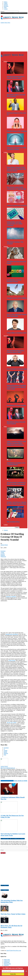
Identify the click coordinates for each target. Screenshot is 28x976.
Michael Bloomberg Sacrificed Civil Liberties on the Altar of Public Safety (16, 387)
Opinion (6, 4)
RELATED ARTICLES (7, 780)
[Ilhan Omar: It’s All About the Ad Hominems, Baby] (4, 922)
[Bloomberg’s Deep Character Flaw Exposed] (15, 91)
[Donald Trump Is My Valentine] (15, 128)
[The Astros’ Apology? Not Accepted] (15, 239)
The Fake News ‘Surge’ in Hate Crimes (13, 914)
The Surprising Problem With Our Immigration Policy (12, 901)
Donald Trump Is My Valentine (17, 131)
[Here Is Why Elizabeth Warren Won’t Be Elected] (15, 311)
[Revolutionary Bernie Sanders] (15, 402)
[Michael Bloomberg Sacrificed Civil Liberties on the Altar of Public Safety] (15, 382)
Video (5, 7)
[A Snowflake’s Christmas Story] (15, 329)
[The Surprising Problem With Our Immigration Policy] (4, 897)
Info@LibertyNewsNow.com (13, 950)
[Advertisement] (14, 37)
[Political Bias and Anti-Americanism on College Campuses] (15, 219)
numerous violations (11, 596)
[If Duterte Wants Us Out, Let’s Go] (15, 110)
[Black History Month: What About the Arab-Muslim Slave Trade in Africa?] (15, 164)
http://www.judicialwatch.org (8, 768)
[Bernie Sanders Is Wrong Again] (15, 366)
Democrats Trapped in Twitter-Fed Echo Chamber (17, 148)
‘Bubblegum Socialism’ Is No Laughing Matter (16, 463)
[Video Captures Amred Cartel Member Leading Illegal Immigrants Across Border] (15, 438)
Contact (6, 9)
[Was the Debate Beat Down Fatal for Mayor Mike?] (15, 73)
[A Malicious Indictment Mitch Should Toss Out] (9, 794)
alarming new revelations (12, 634)
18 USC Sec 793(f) (11, 722)
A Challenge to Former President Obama (14, 280)
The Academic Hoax (13, 521)
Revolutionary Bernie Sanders (16, 405)
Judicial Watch (4, 545)
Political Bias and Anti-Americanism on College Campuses (14, 223)
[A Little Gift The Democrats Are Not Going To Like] (9, 812)
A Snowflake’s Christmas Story (17, 333)
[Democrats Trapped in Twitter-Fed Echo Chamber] (15, 144)
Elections (6, 6)
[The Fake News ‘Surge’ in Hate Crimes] (4, 911)
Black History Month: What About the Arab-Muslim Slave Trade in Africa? (16, 168)
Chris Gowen (12, 660)
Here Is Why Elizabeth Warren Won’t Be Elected (17, 315)
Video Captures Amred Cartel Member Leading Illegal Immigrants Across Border (16, 443)
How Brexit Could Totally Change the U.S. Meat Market (16, 188)
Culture (5, 3)
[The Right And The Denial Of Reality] (15, 258)
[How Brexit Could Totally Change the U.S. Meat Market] (15, 184)
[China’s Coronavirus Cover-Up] (15, 202)
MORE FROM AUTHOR (20, 780)
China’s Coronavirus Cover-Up (17, 205)
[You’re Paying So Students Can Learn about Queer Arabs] (9, 830)
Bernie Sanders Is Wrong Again (17, 369)
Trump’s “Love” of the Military (17, 298)
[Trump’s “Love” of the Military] (15, 295)
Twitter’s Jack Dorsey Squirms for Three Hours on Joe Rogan (16, 503)
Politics (5, 2)
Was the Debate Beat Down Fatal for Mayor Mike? (15, 77)
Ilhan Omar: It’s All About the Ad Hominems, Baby (11, 926)
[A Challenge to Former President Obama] (15, 276)
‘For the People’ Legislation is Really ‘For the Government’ (16, 483)
